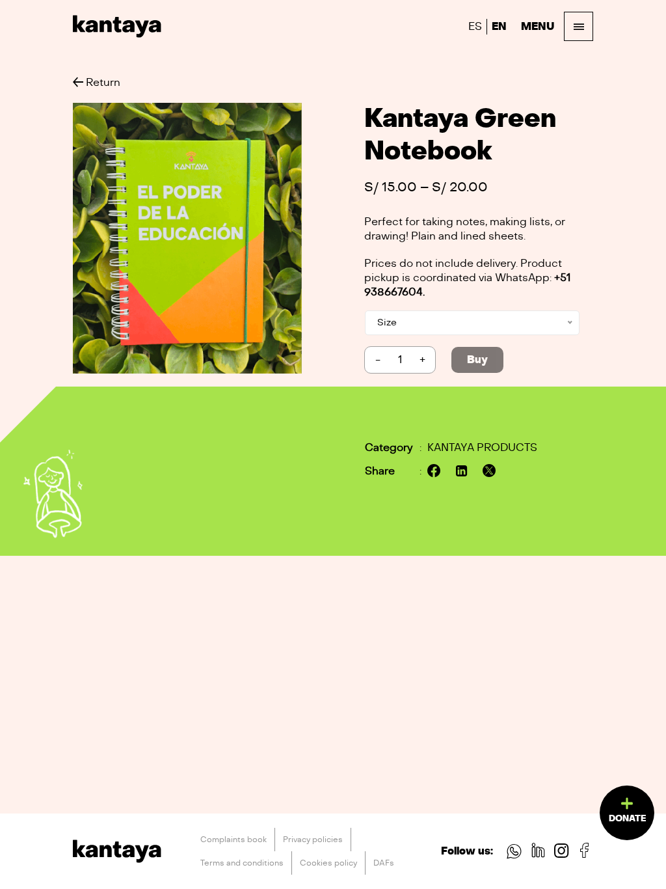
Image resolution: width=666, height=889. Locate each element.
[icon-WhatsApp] (514, 853)
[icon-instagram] (561, 853)
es (475, 26)
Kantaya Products (482, 447)
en (499, 26)
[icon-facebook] (584, 853)
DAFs (383, 863)
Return (101, 82)
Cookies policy (328, 863)
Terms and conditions (242, 863)
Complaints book (233, 839)
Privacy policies (313, 839)
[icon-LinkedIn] (538, 853)
